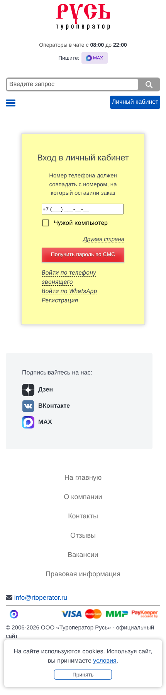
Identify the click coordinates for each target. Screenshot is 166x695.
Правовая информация (83, 574)
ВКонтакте (54, 406)
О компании (83, 497)
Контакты (83, 516)
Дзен (45, 389)
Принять (83, 674)
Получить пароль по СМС (83, 254)
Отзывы (83, 535)
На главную (83, 477)
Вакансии (83, 554)
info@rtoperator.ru (40, 597)
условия (104, 661)
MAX (45, 422)
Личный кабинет (135, 102)
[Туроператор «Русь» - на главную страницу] (83, 15)
